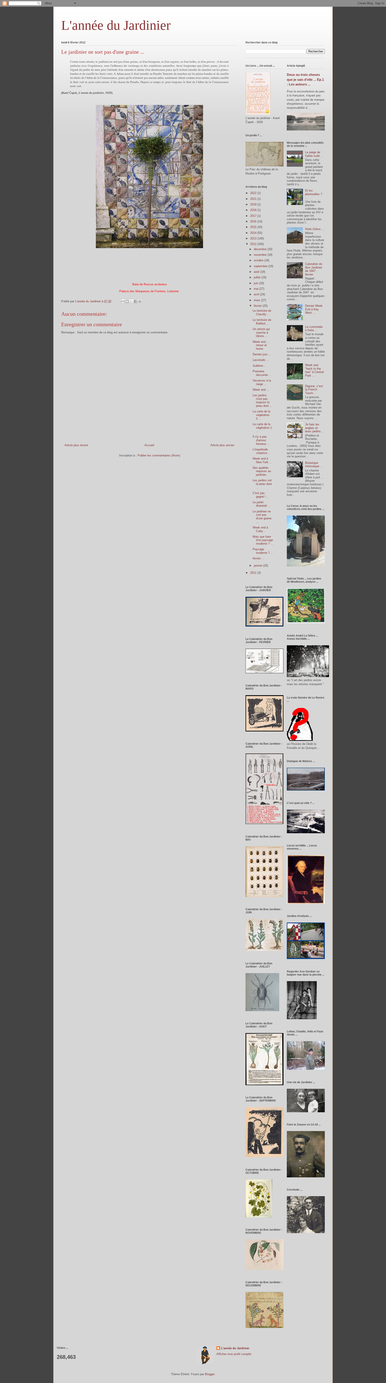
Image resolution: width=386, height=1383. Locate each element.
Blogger (209, 1374)
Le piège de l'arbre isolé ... (314, 154)
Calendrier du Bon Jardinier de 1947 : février (313, 269)
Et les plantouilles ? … (313, 194)
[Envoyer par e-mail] (123, 301)
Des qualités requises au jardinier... (262, 471)
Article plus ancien (222, 445)
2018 (253, 210)
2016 (253, 221)
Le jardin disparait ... (262, 504)
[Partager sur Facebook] (135, 301)
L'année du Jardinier (116, 25)
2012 (253, 244)
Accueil (149, 445)
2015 (253, 227)
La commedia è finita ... (314, 328)
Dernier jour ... (262, 354)
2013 (253, 238)
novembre (260, 254)
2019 (253, 204)
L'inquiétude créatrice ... (262, 451)
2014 (253, 232)
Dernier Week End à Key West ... (314, 309)
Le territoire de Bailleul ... (262, 321)
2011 (253, 572)
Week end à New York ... (262, 460)
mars (257, 300)
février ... (258, 558)
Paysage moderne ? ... (263, 551)
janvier (258, 565)
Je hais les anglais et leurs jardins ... (314, 428)
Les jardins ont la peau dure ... (262, 484)
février (258, 305)
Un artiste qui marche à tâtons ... (261, 332)
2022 (253, 193)
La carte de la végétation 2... (261, 415)
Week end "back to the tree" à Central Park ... (314, 370)
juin (256, 283)
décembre (260, 249)
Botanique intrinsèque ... (314, 464)
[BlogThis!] (127, 301)
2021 (253, 198)
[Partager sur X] (131, 301)
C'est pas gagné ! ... (261, 494)
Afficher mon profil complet (233, 1354)
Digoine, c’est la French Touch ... (314, 389)
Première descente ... (262, 373)
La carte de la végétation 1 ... (262, 427)
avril (257, 294)
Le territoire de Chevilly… (262, 312)
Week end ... (261, 389)
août (257, 271)
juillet (257, 277)
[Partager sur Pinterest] (140, 301)
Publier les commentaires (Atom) (159, 455)
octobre (259, 260)
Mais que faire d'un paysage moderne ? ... (263, 540)
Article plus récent (76, 445)
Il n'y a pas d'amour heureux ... (261, 440)
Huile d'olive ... (314, 229)
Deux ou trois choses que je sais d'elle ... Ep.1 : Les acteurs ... (305, 79)
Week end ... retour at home (261, 345)
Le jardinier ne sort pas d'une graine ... (262, 517)
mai (256, 288)
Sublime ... (260, 365)
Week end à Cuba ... (260, 529)
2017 (253, 215)
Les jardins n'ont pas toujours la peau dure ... (262, 400)
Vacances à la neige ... (262, 382)
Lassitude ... (261, 360)
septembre (261, 266)
